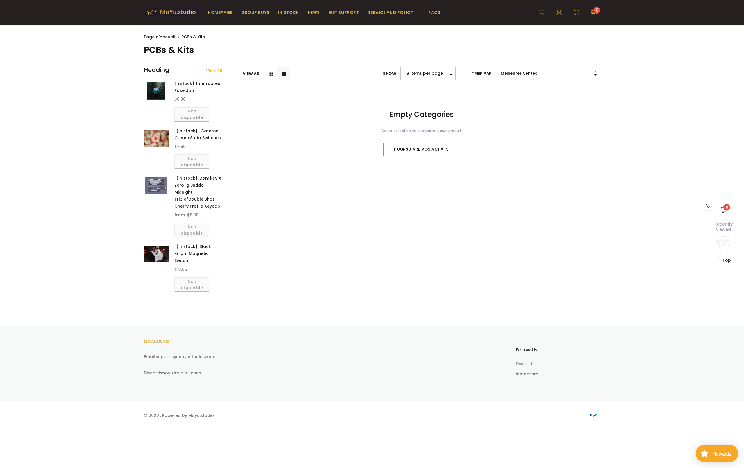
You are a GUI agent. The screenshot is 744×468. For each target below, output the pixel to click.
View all (214, 71)
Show (389, 73)
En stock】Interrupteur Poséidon (198, 87)
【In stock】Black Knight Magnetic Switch (192, 253)
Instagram (527, 374)
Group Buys (255, 12)
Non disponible (192, 114)
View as (251, 73)
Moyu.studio (156, 341)
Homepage (220, 12)
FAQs (434, 12)
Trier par (482, 73)
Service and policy (390, 12)
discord (524, 364)
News (314, 12)
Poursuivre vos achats (421, 149)
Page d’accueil (159, 37)
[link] (542, 12)
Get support (344, 12)
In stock (288, 12)
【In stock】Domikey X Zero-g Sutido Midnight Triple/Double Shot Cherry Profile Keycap (197, 192)
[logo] (171, 12)
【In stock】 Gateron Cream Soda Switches (197, 134)
